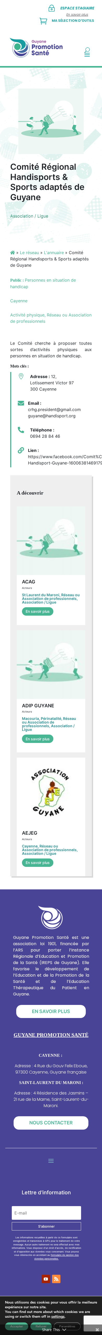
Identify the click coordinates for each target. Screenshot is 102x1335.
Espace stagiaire (77, 8)
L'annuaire (54, 252)
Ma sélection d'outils (73, 20)
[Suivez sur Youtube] (46, 1279)
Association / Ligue (29, 215)
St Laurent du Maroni (40, 595)
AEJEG (29, 833)
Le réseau (29, 252)
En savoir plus (38, 611)
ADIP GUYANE (38, 705)
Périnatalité (51, 718)
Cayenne (30, 846)
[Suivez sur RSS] (56, 1279)
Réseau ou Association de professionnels (51, 597)
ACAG (28, 581)
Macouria (30, 718)
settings (58, 1316)
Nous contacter (51, 1122)
